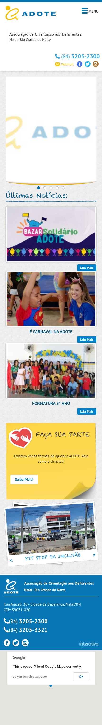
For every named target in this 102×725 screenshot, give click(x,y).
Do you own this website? (30, 676)
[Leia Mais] (51, 233)
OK (81, 677)
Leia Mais (86, 411)
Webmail (67, 64)
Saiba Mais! (24, 479)
